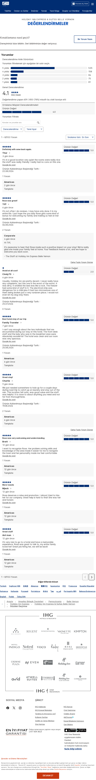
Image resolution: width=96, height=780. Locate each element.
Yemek (44, 11)
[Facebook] (8, 708)
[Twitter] (14, 708)
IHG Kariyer (68, 707)
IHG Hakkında (40, 707)
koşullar (77, 765)
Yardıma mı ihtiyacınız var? (45, 714)
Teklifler (7, 11)
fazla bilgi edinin (73, 749)
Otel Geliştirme (69, 710)
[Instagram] (20, 708)
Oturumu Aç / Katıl (81, 4)
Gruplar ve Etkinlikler (70, 11)
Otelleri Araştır (69, 714)
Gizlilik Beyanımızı (60, 769)
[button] (92, 4)
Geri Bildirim (68, 725)
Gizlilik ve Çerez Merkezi (44, 721)
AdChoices (68, 717)
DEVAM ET (48, 776)
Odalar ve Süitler (21, 11)
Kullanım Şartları (41, 717)
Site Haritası (40, 724)
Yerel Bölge (54, 11)
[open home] (3, 604)
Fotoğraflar (87, 11)
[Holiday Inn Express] (5, 3)
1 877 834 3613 (35, 732)
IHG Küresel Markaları (43, 710)
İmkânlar (34, 11)
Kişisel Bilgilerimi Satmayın (74, 721)
